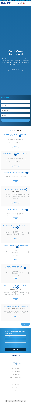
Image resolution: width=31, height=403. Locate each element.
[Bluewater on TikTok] (21, 401)
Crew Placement (15, 377)
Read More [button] (15, 69)
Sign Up (15, 349)
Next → (25, 324)
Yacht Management (15, 380)
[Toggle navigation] (29, 3)
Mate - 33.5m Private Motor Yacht (14, 189)
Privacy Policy (15, 361)
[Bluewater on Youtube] (15, 401)
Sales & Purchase (15, 371)
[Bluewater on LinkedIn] (12, 401)
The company (15, 384)
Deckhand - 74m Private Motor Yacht (14, 172)
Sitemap (16, 364)
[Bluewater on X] (18, 401)
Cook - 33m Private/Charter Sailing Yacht (15, 306)
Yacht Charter (15, 368)
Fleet (15, 390)
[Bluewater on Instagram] (9, 401)
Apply (15, 146)
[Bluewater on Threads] (24, 401)
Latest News (15, 387)
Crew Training (15, 374)
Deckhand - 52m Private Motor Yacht (14, 209)
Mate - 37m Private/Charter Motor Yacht (15, 153)
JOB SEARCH (5, 97)
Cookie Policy (15, 362)
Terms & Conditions (15, 363)
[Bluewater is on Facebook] (6, 401)
